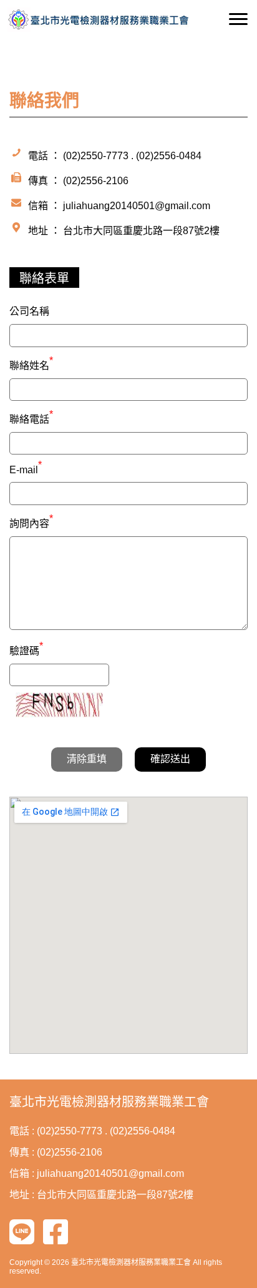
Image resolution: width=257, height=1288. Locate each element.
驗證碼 (26, 649)
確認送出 (170, 759)
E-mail (25, 470)
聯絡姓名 (31, 364)
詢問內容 (31, 522)
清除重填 (87, 759)
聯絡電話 (31, 418)
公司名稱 (29, 311)
